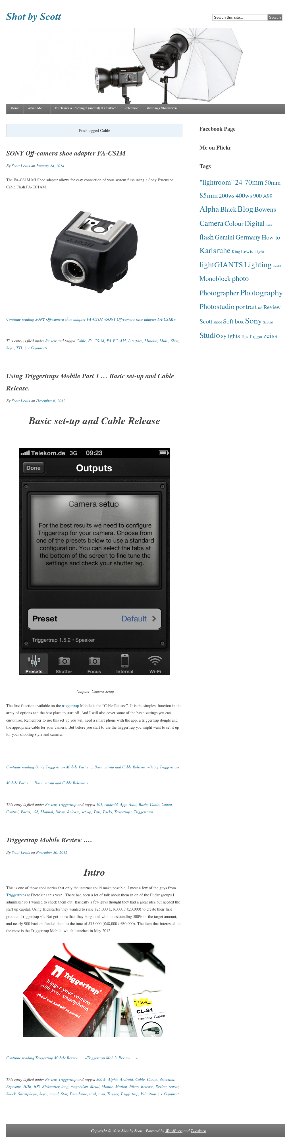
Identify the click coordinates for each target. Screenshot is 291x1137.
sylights (230, 335)
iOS (35, 811)
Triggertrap (67, 804)
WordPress (173, 1130)
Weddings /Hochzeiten (162, 108)
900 (257, 195)
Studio (209, 335)
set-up (86, 811)
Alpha (113, 1079)
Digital (255, 223)
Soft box (233, 321)
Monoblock (215, 278)
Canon (166, 804)
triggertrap (70, 705)
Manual (47, 811)
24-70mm (249, 182)
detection (167, 1079)
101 (99, 804)
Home (15, 108)
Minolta (151, 340)
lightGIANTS (221, 264)
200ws (226, 195)
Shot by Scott (33, 16)
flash (206, 236)
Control (12, 811)
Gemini (224, 237)
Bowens (265, 209)
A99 (268, 195)
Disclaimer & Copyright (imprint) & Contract (85, 108)
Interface (135, 340)
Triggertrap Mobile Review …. (49, 839)
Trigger (112, 1093)
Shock (11, 1093)
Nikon (60, 811)
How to (271, 237)
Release (73, 811)
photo (240, 278)
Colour (234, 223)
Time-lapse (78, 1093)
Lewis (247, 251)
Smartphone (27, 1093)
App (123, 804)
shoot (217, 322)
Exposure (13, 1086)
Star (64, 1093)
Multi (164, 340)
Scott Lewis (21, 165)
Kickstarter (50, 1086)
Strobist (268, 322)
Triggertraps (143, 811)
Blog (245, 208)
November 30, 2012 (51, 852)
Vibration (148, 1093)
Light (259, 251)
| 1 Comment (168, 1093)
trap (101, 1093)
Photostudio (216, 306)
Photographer (219, 292)
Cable (81, 340)
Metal (94, 1086)
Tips (96, 811)
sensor (173, 1086)
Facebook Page (217, 129)
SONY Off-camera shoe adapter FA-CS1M (66, 153)
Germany (248, 236)
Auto (132, 804)
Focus (25, 811)
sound (54, 1093)
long (64, 1086)
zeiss (270, 335)
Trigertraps (123, 811)
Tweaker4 (198, 1130)
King (236, 251)
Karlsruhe (214, 250)
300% (101, 1079)
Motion (121, 1086)
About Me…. (37, 108)
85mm (208, 195)
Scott (205, 321)
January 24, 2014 (50, 165)
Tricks (107, 811)
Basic (143, 804)
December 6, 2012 (50, 400)
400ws (244, 195)
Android (111, 804)
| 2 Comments (35, 347)
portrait (246, 306)
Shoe (174, 340)
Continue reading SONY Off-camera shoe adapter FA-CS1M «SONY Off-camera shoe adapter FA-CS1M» (91, 319)
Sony (10, 347)
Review (51, 340)
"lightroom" (216, 182)
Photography (261, 292)
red (260, 307)
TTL (19, 347)
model (277, 266)
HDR (27, 1086)
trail (92, 1093)
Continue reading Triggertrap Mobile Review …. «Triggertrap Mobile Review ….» (72, 1057)
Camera (211, 223)
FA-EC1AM (116, 340)
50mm (272, 182)
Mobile (107, 1086)
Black (228, 209)
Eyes (269, 225)
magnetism (79, 1086)
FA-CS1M (96, 340)
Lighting (258, 264)
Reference (131, 108)
